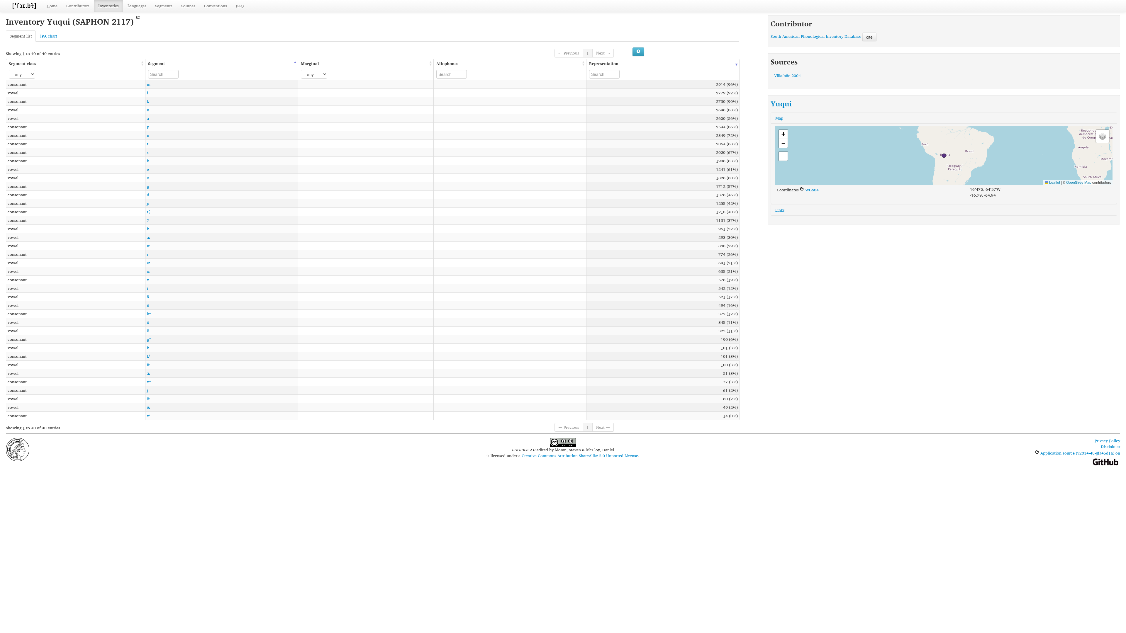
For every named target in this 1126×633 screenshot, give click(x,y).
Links (780, 210)
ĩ (147, 288)
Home (52, 5)
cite (869, 37)
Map (779, 118)
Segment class (22, 63)
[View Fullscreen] (783, 156)
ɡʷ (149, 339)
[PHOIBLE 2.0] (24, 5)
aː (148, 237)
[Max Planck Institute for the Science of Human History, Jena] (17, 448)
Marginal (310, 63)
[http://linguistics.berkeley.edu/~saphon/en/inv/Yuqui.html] (138, 21)
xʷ (149, 381)
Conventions (215, 5)
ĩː (148, 347)
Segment (156, 63)
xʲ (148, 415)
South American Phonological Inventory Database (816, 36)
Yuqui (781, 104)
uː (148, 245)
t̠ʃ (148, 211)
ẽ (148, 330)
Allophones (447, 63)
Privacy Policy (1107, 440)
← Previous (568, 53)
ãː (148, 373)
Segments (163, 5)
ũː (148, 364)
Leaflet (1054, 182)
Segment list (21, 36)
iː (148, 228)
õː (148, 398)
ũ (148, 305)
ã (148, 296)
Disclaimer (1110, 446)
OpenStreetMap (1078, 182)
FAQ (240, 5)
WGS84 (811, 189)
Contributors (77, 5)
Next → (603, 53)
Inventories (108, 5)
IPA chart (48, 36)
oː (148, 271)
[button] (944, 156)
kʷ (149, 313)
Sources (188, 5)
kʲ (148, 356)
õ (148, 322)
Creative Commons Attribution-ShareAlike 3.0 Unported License (580, 455)
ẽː (148, 407)
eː (148, 262)
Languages (137, 5)
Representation (603, 63)
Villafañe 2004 (787, 75)
